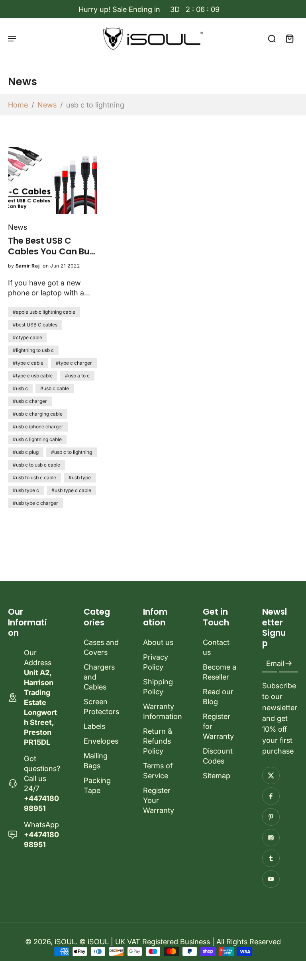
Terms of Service (158, 770)
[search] (271, 38)
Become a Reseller (219, 671)
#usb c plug (26, 452)
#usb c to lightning (71, 452)
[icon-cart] (289, 38)
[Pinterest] (271, 817)
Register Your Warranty (158, 800)
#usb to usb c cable (34, 477)
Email (275, 663)
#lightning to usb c (33, 350)
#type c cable (28, 363)
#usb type (80, 477)
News (47, 104)
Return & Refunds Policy (158, 741)
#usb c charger (30, 401)
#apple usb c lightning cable (44, 312)
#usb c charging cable (38, 414)
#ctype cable (27, 337)
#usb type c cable (71, 490)
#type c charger (74, 363)
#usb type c (26, 490)
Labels (94, 726)
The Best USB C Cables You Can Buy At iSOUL (51, 246)
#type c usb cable (33, 376)
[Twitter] (271, 775)
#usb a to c (77, 376)
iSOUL (65, 941)
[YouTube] (271, 879)
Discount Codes (218, 755)
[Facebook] (271, 796)
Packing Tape (97, 785)
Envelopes (101, 740)
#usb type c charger (35, 503)
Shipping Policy (158, 686)
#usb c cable (54, 388)
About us (158, 642)
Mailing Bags (96, 760)
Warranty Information (161, 711)
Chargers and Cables (99, 676)
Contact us (216, 647)
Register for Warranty (218, 726)
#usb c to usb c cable (36, 465)
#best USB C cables (35, 325)
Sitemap (216, 775)
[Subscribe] (288, 663)
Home (18, 104)
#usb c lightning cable (37, 439)
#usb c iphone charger (38, 427)
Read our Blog (218, 696)
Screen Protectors (101, 706)
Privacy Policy (155, 661)
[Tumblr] (271, 858)
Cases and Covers (101, 647)
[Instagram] (271, 837)
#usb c (20, 388)
